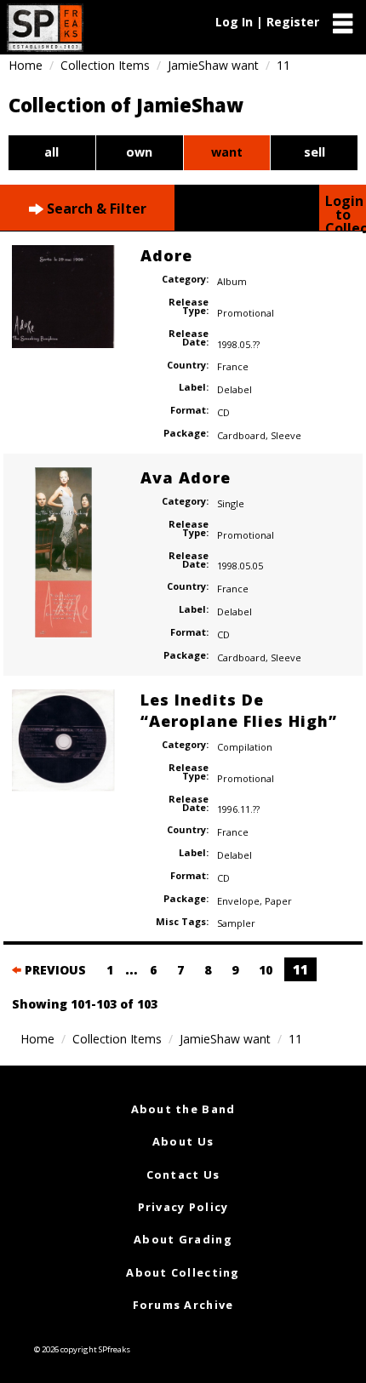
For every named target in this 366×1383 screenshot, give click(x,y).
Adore (166, 255)
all (51, 152)
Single (230, 503)
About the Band (183, 1109)
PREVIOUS (53, 970)
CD (223, 412)
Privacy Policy (183, 1206)
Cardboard (241, 435)
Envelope (238, 900)
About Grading (183, 1239)
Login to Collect (345, 211)
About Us (183, 1141)
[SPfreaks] (45, 27)
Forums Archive (183, 1304)
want (227, 152)
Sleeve (286, 435)
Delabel (234, 389)
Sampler (236, 923)
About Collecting (182, 1272)
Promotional (245, 312)
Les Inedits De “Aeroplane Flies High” (238, 710)
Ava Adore (185, 477)
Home (26, 65)
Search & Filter (94, 208)
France (233, 366)
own (139, 152)
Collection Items (105, 65)
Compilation (244, 746)
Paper (278, 900)
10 (265, 970)
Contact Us (183, 1174)
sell (314, 152)
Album (232, 281)
